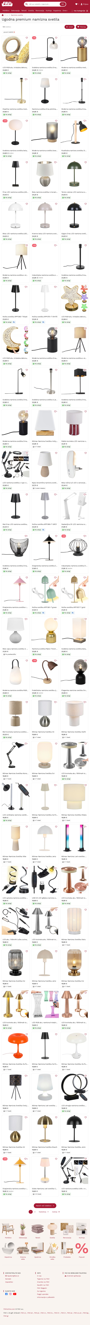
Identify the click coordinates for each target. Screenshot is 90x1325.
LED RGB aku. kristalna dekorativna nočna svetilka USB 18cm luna (28, 358)
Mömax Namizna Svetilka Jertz (44, 856)
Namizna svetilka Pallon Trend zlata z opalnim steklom (53, 649)
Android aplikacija (74, 1276)
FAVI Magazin (42, 1288)
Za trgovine (41, 1291)
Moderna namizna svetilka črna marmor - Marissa (22, 441)
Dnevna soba (68, 11)
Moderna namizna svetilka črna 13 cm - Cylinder (50, 358)
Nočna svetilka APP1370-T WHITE (45, 317)
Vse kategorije (79, 11)
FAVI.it (63, 1313)
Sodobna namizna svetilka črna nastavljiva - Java (22, 400)
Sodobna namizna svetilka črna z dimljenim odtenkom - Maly (56, 68)
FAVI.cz (24, 1313)
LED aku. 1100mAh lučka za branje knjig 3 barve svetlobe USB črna (28, 939)
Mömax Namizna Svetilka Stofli (73, 732)
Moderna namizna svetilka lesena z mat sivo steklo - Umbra (55, 151)
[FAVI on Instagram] (10, 1294)
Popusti (82, 1257)
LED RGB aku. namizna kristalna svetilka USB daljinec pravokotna (57, 1023)
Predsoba (67, 1257)
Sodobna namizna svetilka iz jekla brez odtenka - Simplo (54, 400)
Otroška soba (52, 1258)
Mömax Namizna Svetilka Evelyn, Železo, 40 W (21, 1106)
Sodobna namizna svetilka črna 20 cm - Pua (20, 566)
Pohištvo (6, 11)
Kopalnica (57, 11)
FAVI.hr (57, 1313)
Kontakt (8, 1279)
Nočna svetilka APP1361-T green (44, 607)
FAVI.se (70, 1313)
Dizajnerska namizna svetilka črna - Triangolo (49, 566)
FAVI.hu (50, 1313)
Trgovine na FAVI (43, 1279)
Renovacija (40, 11)
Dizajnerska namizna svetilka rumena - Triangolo (21, 1189)
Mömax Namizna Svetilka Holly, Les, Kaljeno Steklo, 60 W (54, 441)
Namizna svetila (17, 15)
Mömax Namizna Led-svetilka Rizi (74, 856)
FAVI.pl (37, 1313)
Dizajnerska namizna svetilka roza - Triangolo (20, 607)
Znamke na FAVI (43, 1282)
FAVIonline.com (9, 1309)
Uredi (71, 27)
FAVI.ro (43, 1313)
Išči (62, 4)
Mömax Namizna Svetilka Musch (44, 1147)
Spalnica (37, 1257)
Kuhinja (49, 11)
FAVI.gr (6, 1316)
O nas (39, 1276)
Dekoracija (15, 11)
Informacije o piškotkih (46, 1297)
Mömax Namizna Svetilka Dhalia (73, 815)
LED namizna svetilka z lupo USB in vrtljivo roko (21, 483)
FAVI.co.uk (78, 1313)
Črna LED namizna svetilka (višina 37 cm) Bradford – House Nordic (28, 192)
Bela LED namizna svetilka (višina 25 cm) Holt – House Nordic (27, 234)
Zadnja (54, 1212)
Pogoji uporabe (42, 1294)
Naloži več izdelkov (43, 1206)
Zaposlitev (9, 1282)
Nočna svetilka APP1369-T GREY (44, 524)
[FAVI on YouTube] (14, 1294)
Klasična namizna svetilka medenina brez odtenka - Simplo (26, 109)
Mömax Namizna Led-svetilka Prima (46, 1106)
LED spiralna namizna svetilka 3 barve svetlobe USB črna (25, 898)
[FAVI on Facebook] (6, 1294)
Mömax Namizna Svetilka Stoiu (73, 939)
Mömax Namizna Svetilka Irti (43, 732)
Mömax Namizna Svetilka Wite (14, 856)
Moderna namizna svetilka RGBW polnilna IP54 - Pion (23, 690)
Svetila (31, 11)
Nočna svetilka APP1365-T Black (15, 317)
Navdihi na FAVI (43, 1285)
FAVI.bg (86, 1313)
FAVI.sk (30, 1313)
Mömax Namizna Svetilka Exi (43, 773)
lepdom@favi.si (13, 1276)
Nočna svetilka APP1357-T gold (73, 607)
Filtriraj (83, 27)
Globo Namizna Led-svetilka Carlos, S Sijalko (49, 1189)
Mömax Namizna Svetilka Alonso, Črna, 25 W (20, 773)
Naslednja (42, 1212)
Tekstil (24, 11)
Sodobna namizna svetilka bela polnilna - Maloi (21, 151)
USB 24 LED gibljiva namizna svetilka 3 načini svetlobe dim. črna (57, 898)
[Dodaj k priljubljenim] (27, 37)
